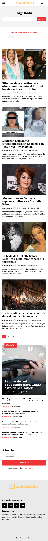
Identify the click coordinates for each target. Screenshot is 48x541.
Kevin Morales (21, 93)
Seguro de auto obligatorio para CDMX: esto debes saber (23, 384)
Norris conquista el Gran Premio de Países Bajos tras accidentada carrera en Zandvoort (22, 423)
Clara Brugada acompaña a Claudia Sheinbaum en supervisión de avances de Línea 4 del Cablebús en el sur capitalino (24, 401)
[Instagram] (10, 505)
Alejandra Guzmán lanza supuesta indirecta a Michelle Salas (21, 201)
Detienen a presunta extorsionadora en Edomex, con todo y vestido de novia (23, 143)
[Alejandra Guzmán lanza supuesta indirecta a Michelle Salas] (24, 179)
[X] (16, 505)
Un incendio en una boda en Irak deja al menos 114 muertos (23, 315)
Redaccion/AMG (10, 392)
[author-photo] (14, 93)
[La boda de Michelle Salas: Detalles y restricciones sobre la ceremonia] (24, 237)
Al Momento (7, 93)
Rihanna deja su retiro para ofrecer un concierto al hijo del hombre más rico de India (22, 86)
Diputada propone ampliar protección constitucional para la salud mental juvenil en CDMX (22, 433)
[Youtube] (22, 505)
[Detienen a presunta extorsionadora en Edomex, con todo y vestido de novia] (24, 122)
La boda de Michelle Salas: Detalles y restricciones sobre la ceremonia (23, 259)
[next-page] (18, 336)
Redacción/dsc (22, 150)
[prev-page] (9, 36)
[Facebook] (4, 505)
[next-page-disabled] (12, 36)
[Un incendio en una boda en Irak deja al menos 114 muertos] (24, 294)
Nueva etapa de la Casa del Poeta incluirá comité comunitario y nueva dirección (20, 412)
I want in (22, 463)
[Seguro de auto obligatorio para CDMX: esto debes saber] (24, 370)
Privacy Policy (27, 468)
